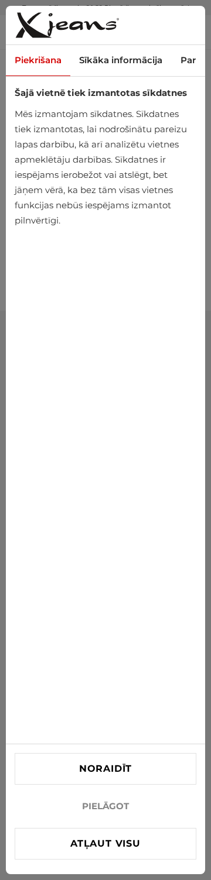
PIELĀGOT (105, 806)
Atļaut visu (105, 843)
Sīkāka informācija (120, 60)
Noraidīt (105, 768)
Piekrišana (38, 60)
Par (188, 60)
